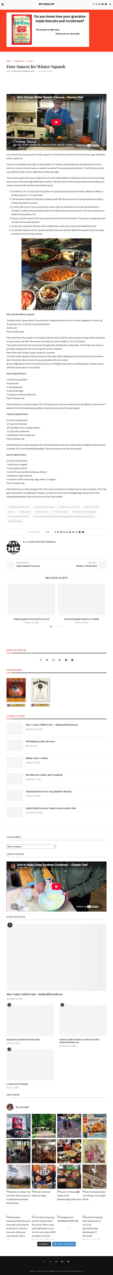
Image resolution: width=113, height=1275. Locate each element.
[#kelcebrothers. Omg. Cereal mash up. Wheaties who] (44, 1177)
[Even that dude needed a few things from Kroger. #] (95, 1202)
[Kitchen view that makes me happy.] (44, 1202)
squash (11, 512)
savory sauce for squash (69, 507)
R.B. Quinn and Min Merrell (24, 71)
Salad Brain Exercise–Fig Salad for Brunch (48, 791)
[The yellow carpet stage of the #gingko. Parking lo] (18, 1177)
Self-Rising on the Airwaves (40, 741)
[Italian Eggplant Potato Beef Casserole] (31, 599)
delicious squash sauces (18, 516)
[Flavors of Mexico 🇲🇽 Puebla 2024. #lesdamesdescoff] (69, 1202)
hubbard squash (15, 521)
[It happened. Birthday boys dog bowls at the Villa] (69, 1177)
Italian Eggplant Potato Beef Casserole (31, 619)
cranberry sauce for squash (84, 512)
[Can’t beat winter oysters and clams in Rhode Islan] (69, 1151)
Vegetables (19, 61)
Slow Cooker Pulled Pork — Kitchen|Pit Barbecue (52, 724)
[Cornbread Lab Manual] (29, 1064)
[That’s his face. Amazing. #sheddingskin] (95, 1177)
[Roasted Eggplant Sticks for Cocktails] (81, 599)
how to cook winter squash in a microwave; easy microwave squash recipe (63, 516)
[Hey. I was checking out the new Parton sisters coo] (95, 1151)
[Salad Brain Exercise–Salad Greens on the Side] (14, 812)
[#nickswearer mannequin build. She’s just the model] (18, 1227)
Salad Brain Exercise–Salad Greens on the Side (51, 808)
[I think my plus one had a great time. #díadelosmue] (18, 1151)
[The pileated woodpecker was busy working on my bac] (69, 1126)
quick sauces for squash (44, 507)
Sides (8, 61)
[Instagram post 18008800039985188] (69, 1227)
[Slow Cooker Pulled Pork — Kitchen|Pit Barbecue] (14, 728)
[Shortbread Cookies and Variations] (14, 778)
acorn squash (25, 512)
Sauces (30, 61)
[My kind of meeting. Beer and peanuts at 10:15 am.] (95, 1227)
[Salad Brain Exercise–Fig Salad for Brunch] (14, 795)
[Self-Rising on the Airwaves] (14, 745)
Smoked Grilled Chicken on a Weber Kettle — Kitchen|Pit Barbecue (80, 1041)
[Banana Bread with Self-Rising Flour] (29, 1020)
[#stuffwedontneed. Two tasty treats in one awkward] (95, 1126)
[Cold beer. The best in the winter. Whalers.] (44, 1151)
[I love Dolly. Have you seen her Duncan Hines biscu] (44, 1227)
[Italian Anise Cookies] (14, 762)
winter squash (41, 512)
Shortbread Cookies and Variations (44, 774)
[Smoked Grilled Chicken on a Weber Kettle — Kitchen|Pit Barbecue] (83, 1020)
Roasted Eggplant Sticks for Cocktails (81, 619)
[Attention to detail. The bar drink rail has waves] (18, 1202)
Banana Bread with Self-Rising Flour (23, 1039)
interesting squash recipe (18, 507)
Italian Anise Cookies (37, 758)
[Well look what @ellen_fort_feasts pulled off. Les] (18, 1126)
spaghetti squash (91, 507)
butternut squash (60, 512)
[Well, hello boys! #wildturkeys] (44, 1126)
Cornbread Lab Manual (17, 1084)
